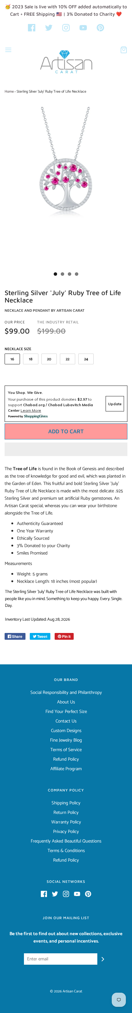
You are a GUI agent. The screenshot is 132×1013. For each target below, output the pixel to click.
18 (31, 359)
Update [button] (115, 404)
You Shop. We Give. (25, 392)
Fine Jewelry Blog (66, 740)
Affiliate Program (66, 769)
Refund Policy (66, 759)
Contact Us (66, 721)
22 (67, 359)
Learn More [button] (31, 410)
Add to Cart (66, 431)
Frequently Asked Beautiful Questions (66, 841)
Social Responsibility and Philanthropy (66, 692)
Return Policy (66, 812)
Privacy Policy (66, 831)
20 (49, 359)
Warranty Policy (66, 822)
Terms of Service (66, 750)
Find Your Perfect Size (66, 711)
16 (12, 359)
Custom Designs (66, 731)
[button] (66, 449)
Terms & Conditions (66, 851)
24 (86, 359)
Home (9, 91)
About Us (66, 702)
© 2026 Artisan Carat (66, 991)
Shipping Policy (66, 803)
